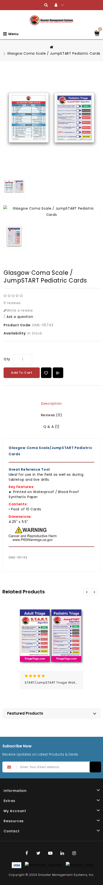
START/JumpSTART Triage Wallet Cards (57, 682)
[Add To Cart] (62, 630)
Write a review (20, 310)
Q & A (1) (51, 426)
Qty (7, 359)
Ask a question (19, 316)
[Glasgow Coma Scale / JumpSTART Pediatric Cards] (51, 119)
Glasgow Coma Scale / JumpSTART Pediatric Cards (53, 53)
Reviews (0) (51, 415)
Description (51, 403)
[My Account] (59, 5)
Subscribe (95, 767)
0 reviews (12, 303)
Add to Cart (21, 372)
